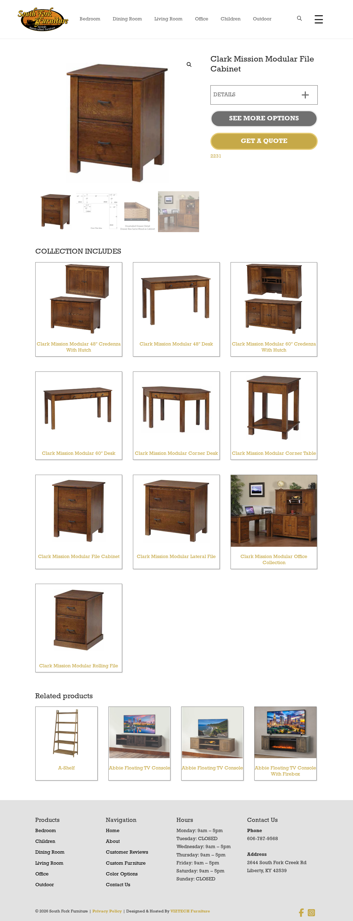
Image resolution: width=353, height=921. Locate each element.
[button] (189, 65)
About (113, 841)
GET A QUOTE (264, 141)
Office (201, 19)
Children (230, 19)
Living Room (168, 19)
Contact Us (118, 885)
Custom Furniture (126, 863)
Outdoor (262, 19)
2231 (215, 156)
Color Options (122, 874)
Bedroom (90, 19)
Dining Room (127, 19)
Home (112, 831)
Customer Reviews (127, 852)
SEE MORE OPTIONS (264, 118)
